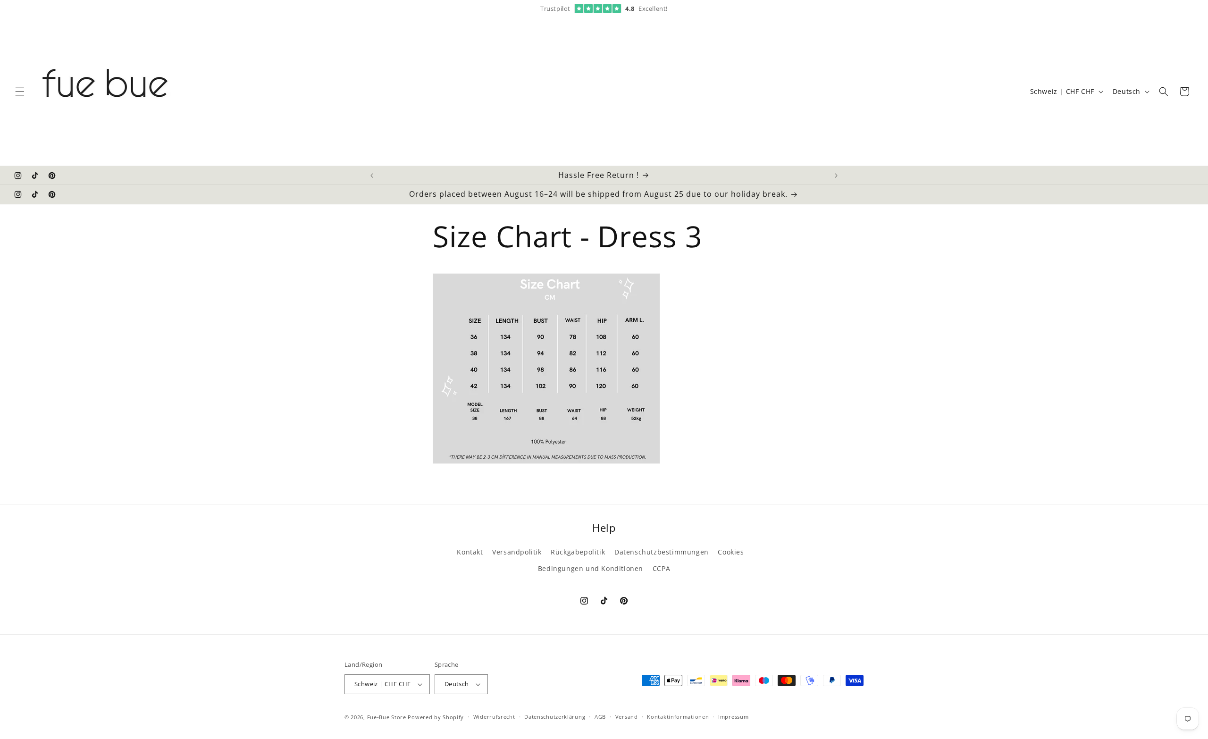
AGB (600, 716)
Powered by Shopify (436, 717)
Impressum (733, 716)
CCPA (661, 568)
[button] (19, 91)
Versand (626, 716)
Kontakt (470, 551)
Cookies (731, 551)
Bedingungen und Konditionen (590, 568)
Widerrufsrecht (494, 716)
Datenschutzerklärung (554, 716)
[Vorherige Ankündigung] (371, 176)
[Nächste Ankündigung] (836, 176)
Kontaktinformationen (678, 716)
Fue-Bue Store (386, 717)
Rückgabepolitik (578, 551)
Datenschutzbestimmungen (661, 551)
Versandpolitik (516, 551)
